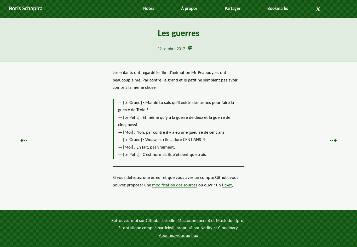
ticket (227, 185)
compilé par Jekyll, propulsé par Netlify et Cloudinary (190, 228)
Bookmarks (277, 9)
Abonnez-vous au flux (178, 235)
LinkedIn (167, 221)
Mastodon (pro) (230, 221)
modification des (174, 185)
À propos (189, 9)
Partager (232, 9)
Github (152, 221)
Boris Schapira (26, 8)
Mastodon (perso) (193, 221)
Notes (148, 9)
